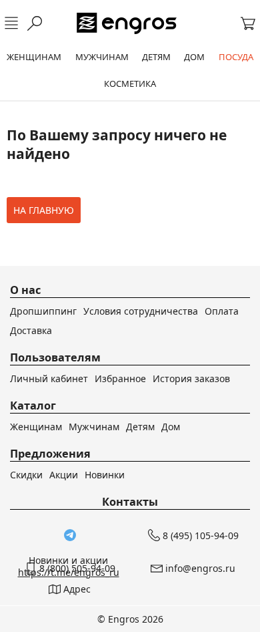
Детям (140, 426)
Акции (63, 474)
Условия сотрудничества (140, 311)
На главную (43, 210)
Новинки (105, 474)
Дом (170, 426)
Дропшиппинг (43, 311)
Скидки (26, 474)
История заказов (191, 378)
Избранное (120, 378)
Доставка (31, 330)
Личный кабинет (49, 378)
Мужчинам (94, 426)
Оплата (222, 311)
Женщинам (36, 426)
